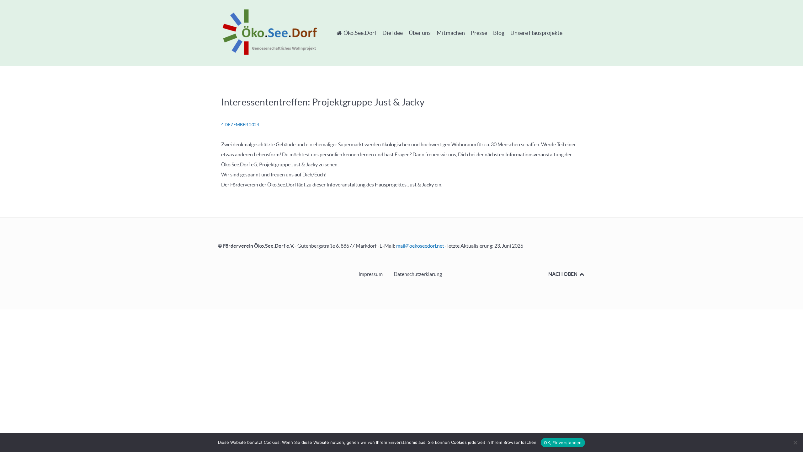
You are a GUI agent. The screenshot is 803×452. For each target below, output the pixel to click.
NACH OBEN (563, 274)
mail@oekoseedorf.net (420, 246)
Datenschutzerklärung (418, 274)
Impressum (371, 274)
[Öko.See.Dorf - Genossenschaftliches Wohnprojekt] (269, 32)
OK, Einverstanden (563, 442)
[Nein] (795, 442)
